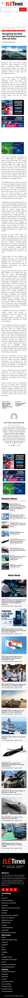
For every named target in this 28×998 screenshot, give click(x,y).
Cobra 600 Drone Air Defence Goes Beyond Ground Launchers (11, 817)
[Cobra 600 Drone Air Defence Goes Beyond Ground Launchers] (5, 549)
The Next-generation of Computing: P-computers (20, 404)
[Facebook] (8, 445)
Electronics (3, 627)
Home (2, 27)
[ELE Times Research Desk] (14, 416)
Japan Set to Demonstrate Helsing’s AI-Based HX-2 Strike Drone (13, 791)
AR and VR (13, 27)
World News (23, 30)
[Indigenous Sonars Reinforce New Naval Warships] (5, 533)
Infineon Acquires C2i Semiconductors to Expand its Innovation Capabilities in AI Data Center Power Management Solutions (18, 507)
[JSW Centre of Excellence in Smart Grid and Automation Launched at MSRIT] (14, 673)
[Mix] (14, 445)
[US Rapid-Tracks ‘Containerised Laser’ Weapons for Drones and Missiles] (5, 524)
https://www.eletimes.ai (14, 425)
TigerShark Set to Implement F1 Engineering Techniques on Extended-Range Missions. (18, 541)
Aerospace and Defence (14, 522)
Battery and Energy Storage (6, 683)
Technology (7, 27)
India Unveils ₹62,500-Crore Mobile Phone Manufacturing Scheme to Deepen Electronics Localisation (13, 630)
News (18, 30)
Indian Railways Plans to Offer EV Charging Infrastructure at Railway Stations (18, 558)
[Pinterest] (11, 889)
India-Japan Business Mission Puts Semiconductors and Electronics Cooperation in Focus (18, 516)
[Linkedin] (11, 445)
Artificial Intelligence (14, 503)
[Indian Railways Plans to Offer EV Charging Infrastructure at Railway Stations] (5, 558)
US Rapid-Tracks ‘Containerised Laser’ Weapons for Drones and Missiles (18, 525)
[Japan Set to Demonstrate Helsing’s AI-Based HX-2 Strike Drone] (14, 779)
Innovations (14, 30)
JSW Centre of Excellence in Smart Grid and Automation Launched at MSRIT (13, 685)
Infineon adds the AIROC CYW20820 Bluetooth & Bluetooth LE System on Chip (7, 405)
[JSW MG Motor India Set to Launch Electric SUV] (5, 566)
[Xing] (19, 445)
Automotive (9, 30)
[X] (16, 445)
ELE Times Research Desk (9, 42)
